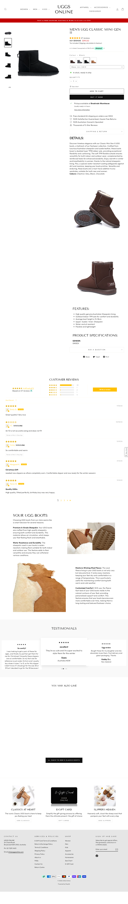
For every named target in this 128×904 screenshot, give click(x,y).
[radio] (73, 60)
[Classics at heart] (23, 796)
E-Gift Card (69, 864)
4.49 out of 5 (28, 388)
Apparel (68, 851)
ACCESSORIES (101, 7)
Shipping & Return (96, 131)
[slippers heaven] (105, 796)
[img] (11, 406)
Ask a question (97, 350)
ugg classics (23, 820)
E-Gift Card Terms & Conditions (46, 841)
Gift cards (64, 820)
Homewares (69, 857)
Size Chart (68, 861)
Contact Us (38, 864)
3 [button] (64, 500)
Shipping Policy (40, 851)
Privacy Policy (40, 854)
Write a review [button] (104, 390)
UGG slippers (104, 820)
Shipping (82, 43)
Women (67, 841)
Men (66, 844)
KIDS (45, 9)
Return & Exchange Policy (44, 844)
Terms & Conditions (41, 847)
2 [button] (61, 500)
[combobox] (97, 67)
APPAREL (85, 7)
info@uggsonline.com (16, 852)
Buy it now (97, 97)
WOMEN (24, 9)
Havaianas (95, 11)
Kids (66, 847)
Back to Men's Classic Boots (65, 760)
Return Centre (39, 867)
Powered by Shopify (64, 884)
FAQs (36, 861)
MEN (35, 9)
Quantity (75, 77)
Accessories (69, 854)
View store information (82, 110)
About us (38, 857)
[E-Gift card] (64, 796)
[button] (75, 38)
